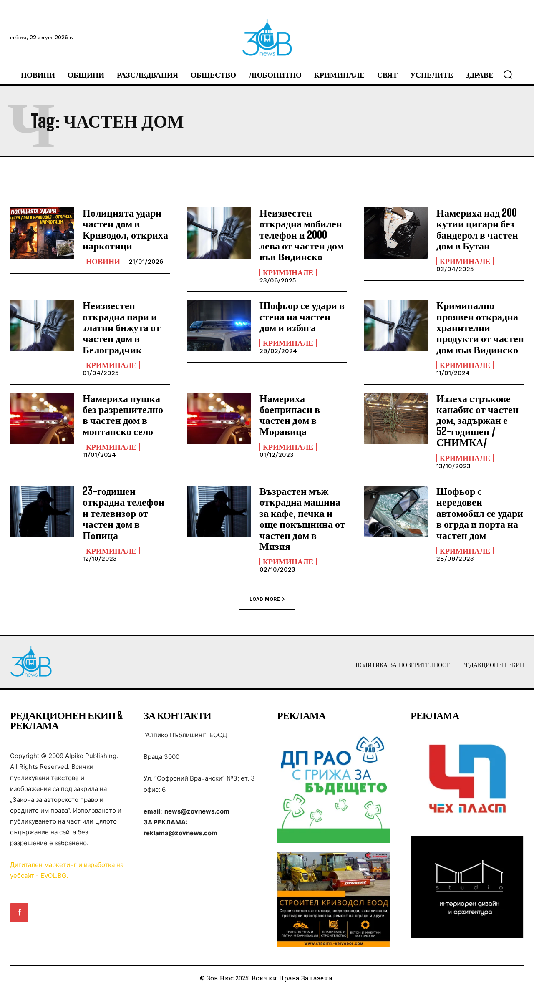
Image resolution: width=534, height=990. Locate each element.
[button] (508, 74)
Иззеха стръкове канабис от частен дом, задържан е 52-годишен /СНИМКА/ (477, 420)
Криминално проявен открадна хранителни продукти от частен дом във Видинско (480, 327)
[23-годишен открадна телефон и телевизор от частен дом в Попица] (42, 511)
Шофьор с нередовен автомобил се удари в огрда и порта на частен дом (479, 513)
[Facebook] (19, 912)
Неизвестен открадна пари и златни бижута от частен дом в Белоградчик (122, 327)
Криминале (288, 272)
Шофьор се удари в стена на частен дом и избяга (302, 316)
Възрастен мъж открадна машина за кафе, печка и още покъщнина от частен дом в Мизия (302, 518)
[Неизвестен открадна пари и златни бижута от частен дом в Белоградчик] (42, 325)
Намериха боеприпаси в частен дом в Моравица (289, 414)
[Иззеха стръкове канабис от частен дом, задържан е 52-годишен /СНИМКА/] (396, 418)
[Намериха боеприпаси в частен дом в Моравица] (219, 418)
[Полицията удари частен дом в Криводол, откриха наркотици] (42, 233)
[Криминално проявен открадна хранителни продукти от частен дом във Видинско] (396, 325)
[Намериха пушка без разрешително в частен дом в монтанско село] (42, 418)
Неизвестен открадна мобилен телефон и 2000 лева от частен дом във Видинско (301, 235)
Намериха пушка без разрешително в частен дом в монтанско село (123, 414)
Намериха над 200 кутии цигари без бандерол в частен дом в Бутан (477, 229)
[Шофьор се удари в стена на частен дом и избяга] (219, 325)
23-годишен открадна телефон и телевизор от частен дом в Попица (123, 513)
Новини (103, 261)
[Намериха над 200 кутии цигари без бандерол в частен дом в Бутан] (396, 233)
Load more (264, 599)
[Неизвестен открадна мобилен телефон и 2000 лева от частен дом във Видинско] (219, 233)
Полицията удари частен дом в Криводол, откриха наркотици (125, 229)
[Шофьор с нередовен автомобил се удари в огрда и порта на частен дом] (396, 511)
